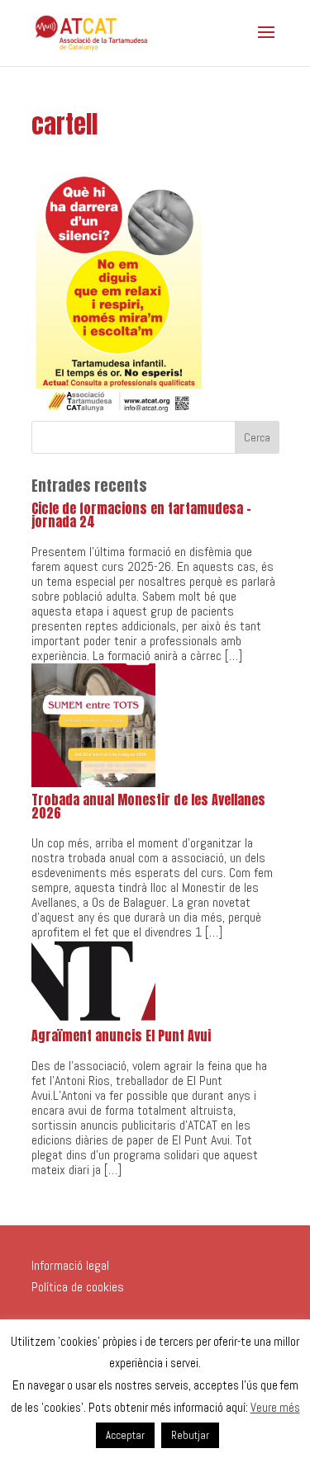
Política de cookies (77, 1286)
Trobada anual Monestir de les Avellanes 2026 (148, 806)
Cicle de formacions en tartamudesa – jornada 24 (141, 514)
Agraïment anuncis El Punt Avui (121, 1035)
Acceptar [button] (125, 1435)
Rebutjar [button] (190, 1435)
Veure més (275, 1407)
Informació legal (70, 1265)
